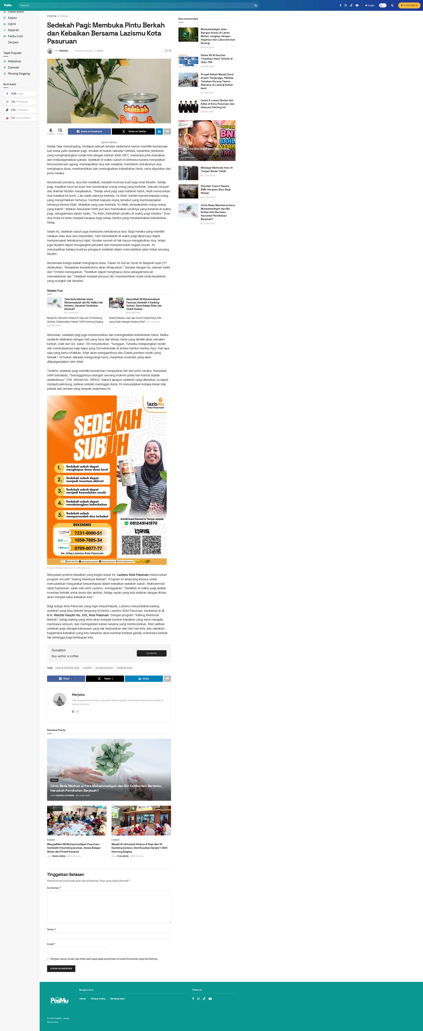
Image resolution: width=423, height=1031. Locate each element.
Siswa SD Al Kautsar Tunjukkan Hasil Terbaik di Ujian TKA (217, 59)
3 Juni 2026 (188, 157)
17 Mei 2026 (208, 92)
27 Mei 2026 (154, 322)
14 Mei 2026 (208, 47)
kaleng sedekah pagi (67, 668)
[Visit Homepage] (7, 5)
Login (370, 5)
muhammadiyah (104, 668)
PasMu (58, 1018)
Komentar (54, 887)
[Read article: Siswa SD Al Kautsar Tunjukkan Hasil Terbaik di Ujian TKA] (188, 60)
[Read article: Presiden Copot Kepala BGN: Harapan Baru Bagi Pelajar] (188, 191)
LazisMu (87, 668)
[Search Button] (256, 5)
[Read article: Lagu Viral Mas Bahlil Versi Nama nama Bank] (206, 140)
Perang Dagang (19, 73)
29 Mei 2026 (134, 312)
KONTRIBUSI (410, 5)
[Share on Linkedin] (159, 131)
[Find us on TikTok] (351, 5)
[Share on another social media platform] (167, 131)
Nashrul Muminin (65, 795)
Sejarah (13, 30)
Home (51, 16)
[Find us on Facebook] (340, 5)
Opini (12, 24)
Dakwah (13, 67)
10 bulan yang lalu (83, 50)
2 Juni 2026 (72, 312)
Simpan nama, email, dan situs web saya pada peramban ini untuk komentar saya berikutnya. (104, 958)
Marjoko (63, 50)
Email (51, 944)
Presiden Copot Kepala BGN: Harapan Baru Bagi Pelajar (216, 189)
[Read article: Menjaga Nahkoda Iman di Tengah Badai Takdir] (188, 173)
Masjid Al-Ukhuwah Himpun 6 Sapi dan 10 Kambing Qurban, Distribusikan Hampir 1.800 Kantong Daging (140, 847)
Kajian (12, 18)
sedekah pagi (124, 668)
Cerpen (13, 42)
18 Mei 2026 (208, 111)
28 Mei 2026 (55, 325)
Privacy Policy (98, 998)
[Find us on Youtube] (357, 5)
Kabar (64, 16)
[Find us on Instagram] (346, 5)
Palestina (14, 61)
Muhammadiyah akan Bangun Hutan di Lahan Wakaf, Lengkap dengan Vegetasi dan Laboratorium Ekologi (218, 36)
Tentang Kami (117, 998)
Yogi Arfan (123, 856)
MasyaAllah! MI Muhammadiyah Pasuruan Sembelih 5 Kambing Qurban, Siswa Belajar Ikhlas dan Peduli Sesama (74, 847)
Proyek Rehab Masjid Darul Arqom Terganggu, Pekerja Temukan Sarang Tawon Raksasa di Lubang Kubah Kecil (217, 81)
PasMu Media (59, 856)
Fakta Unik (15, 36)
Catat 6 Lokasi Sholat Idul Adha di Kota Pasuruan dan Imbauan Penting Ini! (218, 104)
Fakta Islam (16, 12)
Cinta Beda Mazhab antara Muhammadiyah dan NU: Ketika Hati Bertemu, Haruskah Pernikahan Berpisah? (218, 212)
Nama (51, 929)
